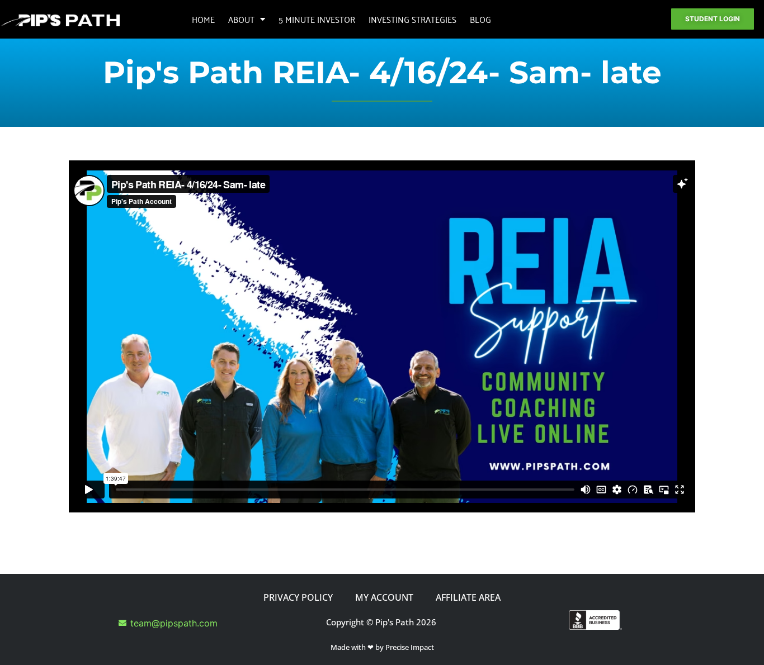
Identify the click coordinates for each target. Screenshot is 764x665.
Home (203, 19)
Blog (480, 19)
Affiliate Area (468, 597)
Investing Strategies (412, 19)
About (241, 19)
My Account (384, 597)
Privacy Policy (298, 597)
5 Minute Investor (317, 19)
